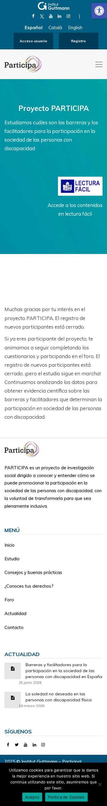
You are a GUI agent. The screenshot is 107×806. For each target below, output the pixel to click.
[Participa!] (23, 448)
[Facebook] (33, 16)
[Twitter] (17, 744)
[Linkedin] (59, 16)
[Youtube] (50, 16)
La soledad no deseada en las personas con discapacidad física (59, 696)
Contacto (13, 627)
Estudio (12, 559)
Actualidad (15, 613)
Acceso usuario (33, 41)
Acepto (32, 797)
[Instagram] (68, 16)
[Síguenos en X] (42, 16)
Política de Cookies (66, 797)
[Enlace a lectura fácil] (80, 185)
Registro (78, 41)
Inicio (9, 545)
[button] (99, 10)
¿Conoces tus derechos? (29, 586)
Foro (9, 600)
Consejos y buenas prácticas (33, 572)
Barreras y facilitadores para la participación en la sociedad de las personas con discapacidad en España (64, 670)
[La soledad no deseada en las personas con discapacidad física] (13, 697)
